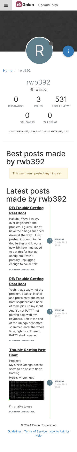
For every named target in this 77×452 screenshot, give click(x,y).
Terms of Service (35, 431)
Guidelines (15, 431)
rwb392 (59, 239)
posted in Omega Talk (22, 269)
